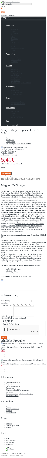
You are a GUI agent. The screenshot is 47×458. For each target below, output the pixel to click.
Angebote (9, 427)
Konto (8, 438)
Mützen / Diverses (17, 92)
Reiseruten (14, 29)
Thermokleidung (16, 94)
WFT (12, 41)
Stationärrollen (16, 60)
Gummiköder (15, 111)
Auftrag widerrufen (12, 409)
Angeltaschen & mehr (18, 104)
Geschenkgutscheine (12, 426)
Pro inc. (13, 44)
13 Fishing (14, 33)
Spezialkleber (15, 276)
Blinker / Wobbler (17, 117)
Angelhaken (15, 75)
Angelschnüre (15, 79)
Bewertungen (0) (29, 178)
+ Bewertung (19, 149)
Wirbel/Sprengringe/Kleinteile (21, 83)
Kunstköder (10, 140)
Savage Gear (15, 42)
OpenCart (13, 453)
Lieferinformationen (13, 386)
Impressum (9, 392)
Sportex (13, 31)
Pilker (13, 115)
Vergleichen (11, 176)
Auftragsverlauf (11, 440)
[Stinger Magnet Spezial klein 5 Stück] (14, 147)
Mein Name (5, 301)
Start (7, 138)
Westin (13, 50)
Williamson (14, 39)
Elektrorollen (15, 58)
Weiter (4, 337)
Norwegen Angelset (17, 48)
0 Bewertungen (7, 149)
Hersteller (9, 424)
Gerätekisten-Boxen (17, 102)
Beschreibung (9, 178)
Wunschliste (4, 176)
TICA (13, 37)
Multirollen (14, 62)
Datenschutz (10, 388)
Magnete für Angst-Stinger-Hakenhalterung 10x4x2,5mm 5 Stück (23, 364)
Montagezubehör (16, 73)
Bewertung (4, 303)
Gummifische (10, 142)
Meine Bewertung (7, 316)
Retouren (9, 411)
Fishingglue (12, 151)
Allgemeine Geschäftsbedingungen (17, 390)
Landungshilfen (16, 77)
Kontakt (8, 407)
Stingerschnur (27, 276)
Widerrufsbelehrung (12, 396)
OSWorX (22, 453)
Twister (13, 113)
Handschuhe (15, 90)
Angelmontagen (16, 71)
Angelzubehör (15, 81)
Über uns (9, 384)
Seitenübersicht (11, 413)
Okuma (13, 35)
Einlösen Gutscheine (13, 382)
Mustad (13, 46)
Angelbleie (14, 69)
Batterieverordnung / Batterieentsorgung (19, 394)
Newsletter (9, 444)
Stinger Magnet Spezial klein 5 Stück (18, 144)
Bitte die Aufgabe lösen (11, 324)
